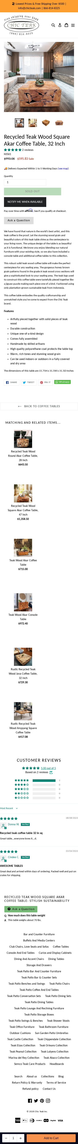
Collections (47, 1076)
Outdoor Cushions (20, 1033)
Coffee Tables (61, 946)
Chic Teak (39, 1111)
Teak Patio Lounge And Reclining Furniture (39, 1008)
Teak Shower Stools (58, 1020)
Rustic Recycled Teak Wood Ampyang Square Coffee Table (23, 728)
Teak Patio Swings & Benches (26, 1020)
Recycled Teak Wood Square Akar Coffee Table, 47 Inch (23, 510)
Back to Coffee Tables (41, 406)
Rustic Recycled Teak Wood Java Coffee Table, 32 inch (23, 674)
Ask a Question (19, 220)
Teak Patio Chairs (59, 983)
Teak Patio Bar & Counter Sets (39, 977)
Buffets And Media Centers (39, 940)
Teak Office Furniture (22, 1027)
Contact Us (49, 1089)
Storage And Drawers (39, 965)
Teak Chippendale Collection (54, 1039)
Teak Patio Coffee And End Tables (39, 990)
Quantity (8, 176)
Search (18, 1076)
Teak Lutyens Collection (54, 1051)
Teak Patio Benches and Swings (27, 983)
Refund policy (30, 1089)
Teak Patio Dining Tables (39, 1002)
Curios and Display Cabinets (55, 953)
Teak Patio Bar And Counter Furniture (39, 971)
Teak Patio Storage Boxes (39, 1014)
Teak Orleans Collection (53, 1045)
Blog (61, 1076)
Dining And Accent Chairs (29, 959)
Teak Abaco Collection (56, 1058)
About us (32, 1076)
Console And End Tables (20, 953)
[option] (19, 122)
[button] (13, 150)
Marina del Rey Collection (24, 1058)
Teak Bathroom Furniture (53, 1027)
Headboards (57, 1064)
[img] (8, 818)
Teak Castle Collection (20, 1039)
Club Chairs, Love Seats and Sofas (29, 946)
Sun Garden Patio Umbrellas (51, 1033)
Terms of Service (56, 1082)
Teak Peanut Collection (23, 1051)
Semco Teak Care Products (29, 1064)
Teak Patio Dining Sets (58, 996)
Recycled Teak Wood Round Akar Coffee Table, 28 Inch (23, 456)
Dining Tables (56, 959)
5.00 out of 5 (48, 768)
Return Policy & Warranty (27, 1082)
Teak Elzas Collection (23, 1045)
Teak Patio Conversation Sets (24, 996)
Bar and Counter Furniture (39, 934)
